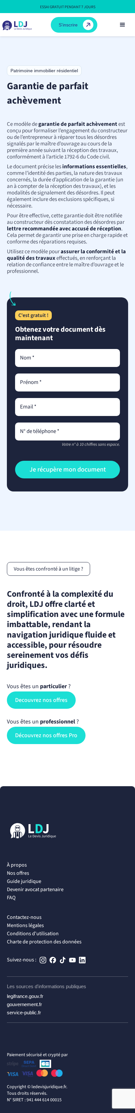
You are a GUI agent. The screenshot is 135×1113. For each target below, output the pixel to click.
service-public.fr (24, 1012)
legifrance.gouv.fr (25, 996)
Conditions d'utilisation (33, 933)
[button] (122, 24)
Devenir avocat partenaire (35, 889)
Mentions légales (25, 925)
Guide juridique (24, 881)
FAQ (11, 897)
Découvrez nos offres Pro (46, 735)
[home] (19, 24)
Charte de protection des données (44, 942)
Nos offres (18, 873)
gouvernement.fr (24, 1004)
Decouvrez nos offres (41, 700)
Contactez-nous (24, 917)
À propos (17, 865)
